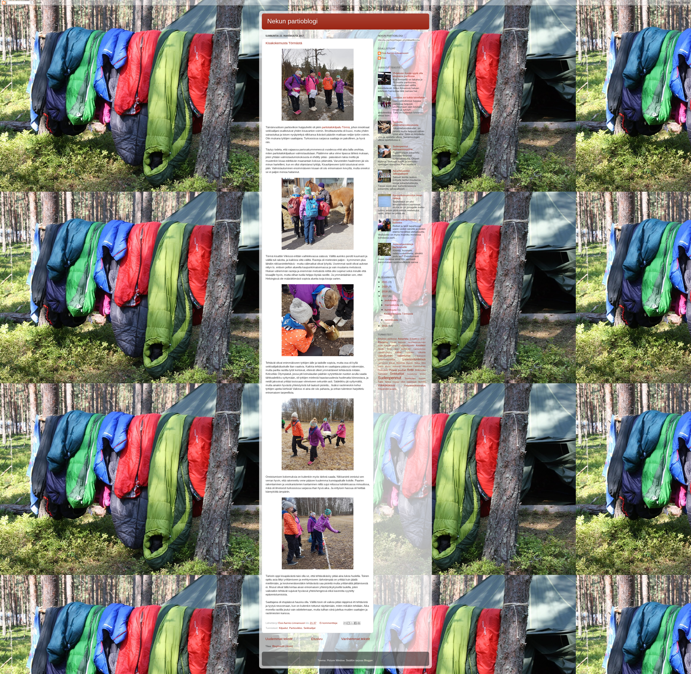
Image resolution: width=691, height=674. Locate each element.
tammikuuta (392, 320)
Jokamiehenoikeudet (417, 342)
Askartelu (403, 338)
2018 (385, 291)
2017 (385, 296)
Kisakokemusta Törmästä (284, 43)
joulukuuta (391, 300)
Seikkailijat (309, 628)
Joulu (380, 345)
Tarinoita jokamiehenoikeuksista (405, 123)
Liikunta (422, 352)
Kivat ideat (393, 349)
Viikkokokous (386, 385)
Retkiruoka (420, 370)
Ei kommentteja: (329, 623)
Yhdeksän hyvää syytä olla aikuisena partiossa (408, 74)
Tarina (388, 382)
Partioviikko (295, 628)
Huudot (393, 342)
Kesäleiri (421, 345)
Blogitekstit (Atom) (282, 646)
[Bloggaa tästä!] (348, 623)
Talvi (380, 381)
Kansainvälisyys (391, 345)
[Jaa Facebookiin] (355, 623)
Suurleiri (422, 378)
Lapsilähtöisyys (384, 352)
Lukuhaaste (420, 356)
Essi (383, 58)
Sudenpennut (389, 378)
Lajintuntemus (420, 349)
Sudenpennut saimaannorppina (402, 148)
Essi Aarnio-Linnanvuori (394, 53)
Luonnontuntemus (414, 359)
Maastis (409, 363)
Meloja (417, 363)
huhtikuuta (391, 310)
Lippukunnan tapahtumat (394, 355)
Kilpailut (283, 628)
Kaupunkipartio (406, 345)
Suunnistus (410, 378)
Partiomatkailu (419, 366)
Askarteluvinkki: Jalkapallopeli (401, 172)
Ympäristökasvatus (415, 385)
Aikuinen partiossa (387, 339)
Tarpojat (395, 382)
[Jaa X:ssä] (352, 623)
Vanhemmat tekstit (355, 639)
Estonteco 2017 (418, 339)
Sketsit (423, 374)
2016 (385, 326)
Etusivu (317, 639)
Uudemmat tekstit (278, 639)
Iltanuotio (402, 342)
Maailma (400, 363)
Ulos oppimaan (409, 382)
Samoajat (382, 374)
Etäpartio (383, 342)
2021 (385, 282)
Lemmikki (410, 352)
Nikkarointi (407, 366)
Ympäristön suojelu (387, 389)
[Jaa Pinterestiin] (359, 623)
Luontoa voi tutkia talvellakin (409, 97)
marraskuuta (392, 305)
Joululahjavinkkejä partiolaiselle (403, 245)
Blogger (368, 660)
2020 (385, 286)
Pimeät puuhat (397, 370)
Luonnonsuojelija (386, 359)
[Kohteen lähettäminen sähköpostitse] (345, 623)
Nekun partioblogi (292, 21)
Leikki (398, 352)
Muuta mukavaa (392, 366)
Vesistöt (422, 382)
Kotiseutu (406, 349)
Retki (410, 369)
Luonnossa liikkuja (386, 363)
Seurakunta (412, 374)
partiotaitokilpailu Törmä (336, 127)
